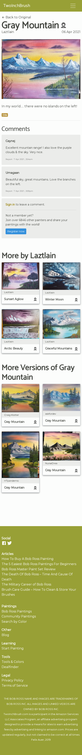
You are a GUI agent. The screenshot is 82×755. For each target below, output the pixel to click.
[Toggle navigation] (73, 6)
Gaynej (10, 141)
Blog (5, 635)
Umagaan (12, 173)
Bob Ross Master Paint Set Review (29, 569)
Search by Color (14, 621)
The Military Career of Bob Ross (26, 584)
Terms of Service (15, 685)
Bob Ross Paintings (17, 611)
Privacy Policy (12, 680)
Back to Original (18, 17)
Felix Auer (37, 739)
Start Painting (13, 648)
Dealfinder (10, 667)
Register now (15, 231)
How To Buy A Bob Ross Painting (28, 559)
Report (9, 159)
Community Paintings (19, 616)
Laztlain (8, 32)
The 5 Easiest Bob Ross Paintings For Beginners (39, 564)
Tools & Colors (13, 662)
